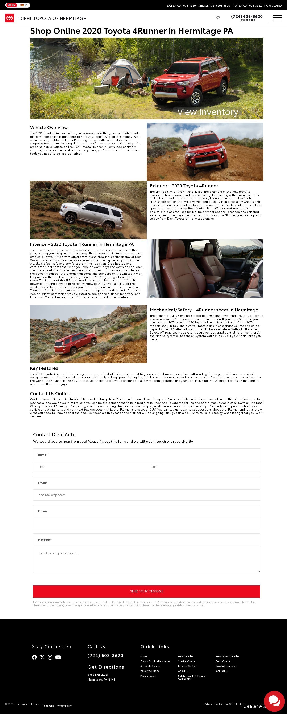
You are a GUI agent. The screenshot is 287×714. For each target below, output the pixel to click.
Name (42, 455)
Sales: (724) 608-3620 (181, 5)
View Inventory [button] (207, 111)
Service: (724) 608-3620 (214, 5)
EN (13, 5)
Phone (42, 511)
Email (42, 483)
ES (26, 5)
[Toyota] (9, 18)
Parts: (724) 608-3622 (247, 5)
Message (45, 540)
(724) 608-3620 (247, 16)
